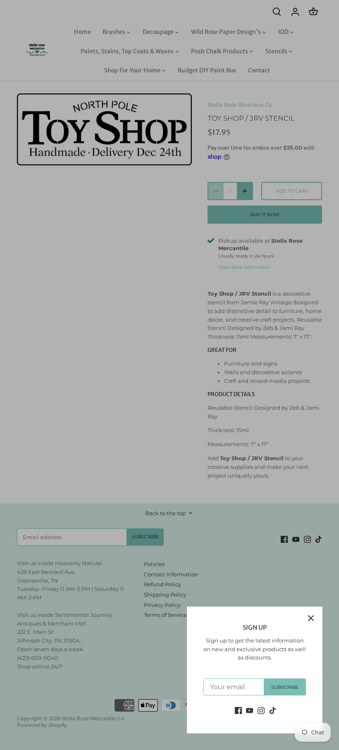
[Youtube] (249, 710)
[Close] (311, 618)
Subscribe (284, 687)
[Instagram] (261, 710)
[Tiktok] (272, 710)
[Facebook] (238, 710)
